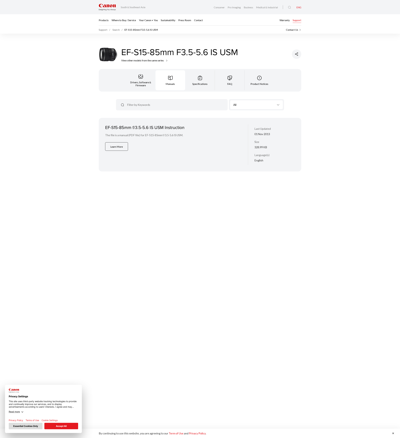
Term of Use (176, 433)
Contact (198, 19)
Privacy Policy (197, 433)
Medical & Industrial (267, 7)
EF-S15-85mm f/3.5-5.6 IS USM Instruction (144, 127)
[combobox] (256, 104)
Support (297, 19)
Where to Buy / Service (124, 19)
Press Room (184, 19)
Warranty (285, 19)
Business (249, 7)
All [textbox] (234, 104)
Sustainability (168, 19)
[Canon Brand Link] (107, 7)
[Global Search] (289, 7)
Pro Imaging (234, 7)
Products (104, 19)
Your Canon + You (148, 19)
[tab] (140, 80)
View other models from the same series (142, 60)
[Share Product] (296, 54)
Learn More (116, 146)
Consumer (219, 7)
